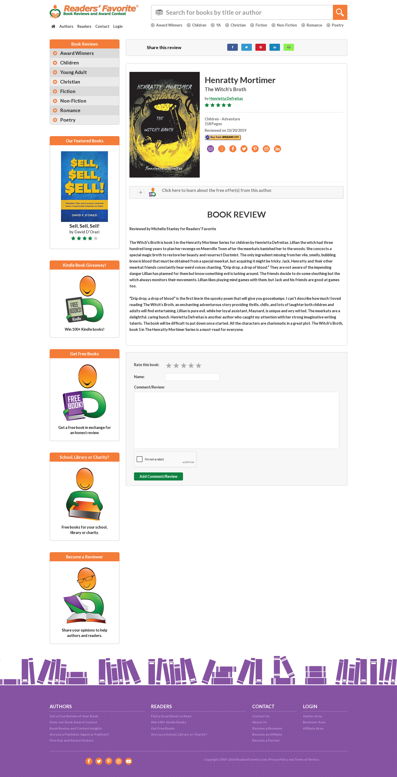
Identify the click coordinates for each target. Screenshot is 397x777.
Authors (66, 26)
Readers (84, 26)
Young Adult (73, 72)
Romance (314, 25)
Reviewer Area (314, 722)
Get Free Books (163, 728)
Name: (139, 376)
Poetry (338, 25)
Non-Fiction (287, 25)
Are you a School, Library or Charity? (179, 734)
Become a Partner (266, 740)
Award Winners (169, 25)
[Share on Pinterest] (260, 47)
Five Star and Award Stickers (72, 740)
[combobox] (249, 12)
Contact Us (261, 716)
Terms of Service (307, 759)
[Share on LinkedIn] (274, 47)
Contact (102, 26)
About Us (259, 722)
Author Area (312, 716)
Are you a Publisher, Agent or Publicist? (79, 734)
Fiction (261, 25)
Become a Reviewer (267, 728)
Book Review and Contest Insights (76, 728)
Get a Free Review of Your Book (74, 716)
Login (118, 26)
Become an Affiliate (267, 734)
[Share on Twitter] (246, 47)
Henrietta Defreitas (226, 98)
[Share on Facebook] (232, 47)
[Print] (288, 47)
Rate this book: (146, 364)
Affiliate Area (313, 728)
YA (218, 25)
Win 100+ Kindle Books (168, 722)
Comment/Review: (149, 387)
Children (199, 25)
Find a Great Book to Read (171, 716)
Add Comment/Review (158, 476)
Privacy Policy (278, 759)
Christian (238, 25)
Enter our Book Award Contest (73, 722)
